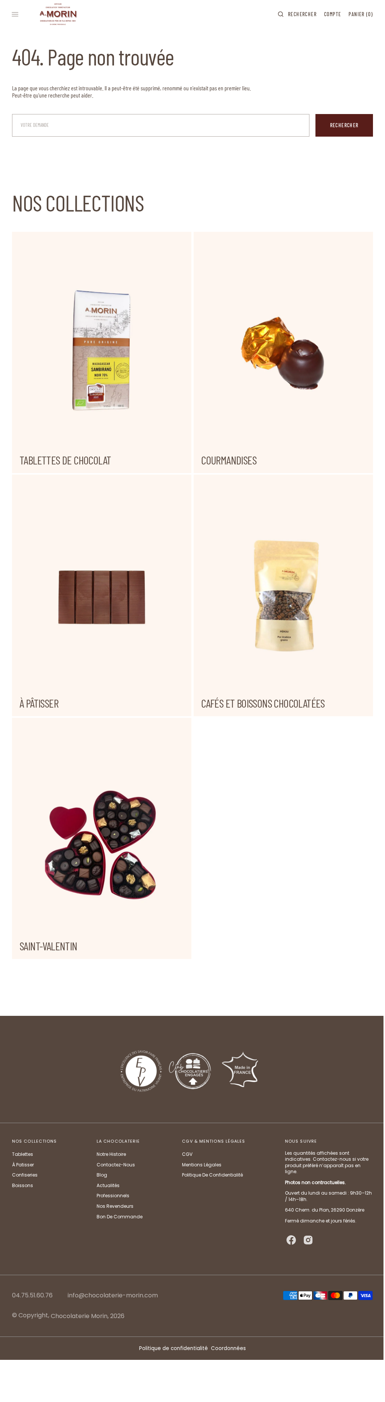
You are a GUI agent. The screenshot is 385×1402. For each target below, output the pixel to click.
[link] (190, 1069)
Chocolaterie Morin (79, 1316)
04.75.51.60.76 (32, 1296)
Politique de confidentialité (170, 1348)
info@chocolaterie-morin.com (113, 1296)
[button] (291, 14)
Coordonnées (225, 1348)
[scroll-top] (362, 1384)
